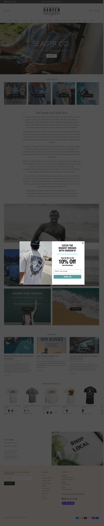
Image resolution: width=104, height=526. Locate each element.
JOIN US (67, 277)
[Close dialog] (83, 243)
